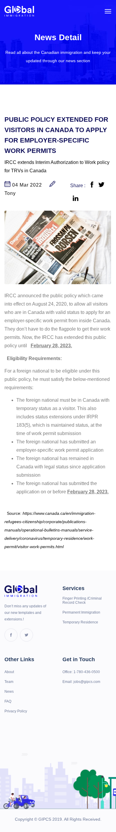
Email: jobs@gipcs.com (81, 682)
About (9, 672)
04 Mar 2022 (26, 184)
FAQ (7, 701)
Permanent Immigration (81, 612)
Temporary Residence (80, 622)
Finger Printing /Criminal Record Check (82, 600)
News (9, 691)
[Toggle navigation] (108, 11)
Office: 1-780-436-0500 (81, 672)
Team (8, 682)
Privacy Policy (15, 711)
